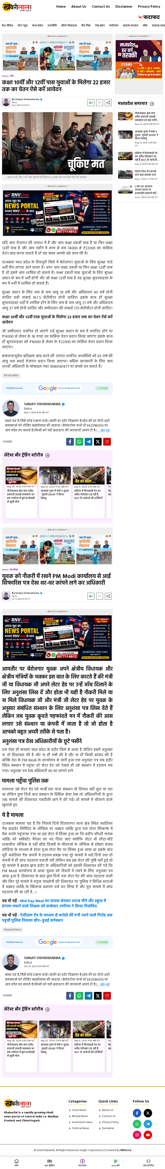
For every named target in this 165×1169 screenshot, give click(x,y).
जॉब (145, 25)
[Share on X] (98, 442)
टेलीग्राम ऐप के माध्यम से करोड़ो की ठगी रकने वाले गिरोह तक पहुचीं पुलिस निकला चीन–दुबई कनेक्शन (57, 918)
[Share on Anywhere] (107, 442)
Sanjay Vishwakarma (27, 99)
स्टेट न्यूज (23, 25)
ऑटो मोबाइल (69, 25)
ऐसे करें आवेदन (11, 376)
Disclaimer (124, 6)
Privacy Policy (149, 6)
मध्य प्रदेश (37, 25)
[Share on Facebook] (70, 442)
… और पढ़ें (103, 431)
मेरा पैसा (86, 25)
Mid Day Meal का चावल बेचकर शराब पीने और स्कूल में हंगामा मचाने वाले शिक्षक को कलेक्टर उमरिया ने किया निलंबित (54, 903)
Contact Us (101, 6)
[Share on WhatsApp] (79, 442)
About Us (78, 6)
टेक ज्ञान (100, 25)
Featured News (12, 930)
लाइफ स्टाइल (130, 25)
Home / (5, 76)
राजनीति (52, 25)
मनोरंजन (113, 25)
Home (61, 6)
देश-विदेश (7, 25)
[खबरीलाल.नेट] (19, 7)
